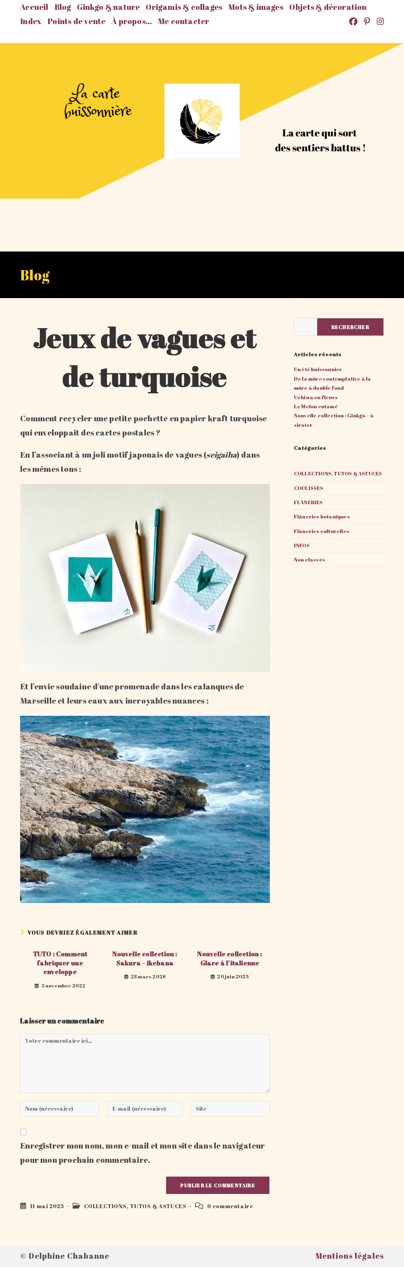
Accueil (34, 7)
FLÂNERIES (308, 502)
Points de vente (76, 21)
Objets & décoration (328, 7)
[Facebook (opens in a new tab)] (354, 21)
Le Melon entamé (316, 406)
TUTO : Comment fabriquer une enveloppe (60, 963)
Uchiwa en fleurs (316, 397)
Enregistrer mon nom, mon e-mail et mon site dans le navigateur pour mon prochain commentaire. (142, 1152)
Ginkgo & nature (108, 7)
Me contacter (183, 21)
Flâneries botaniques (322, 516)
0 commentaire (230, 1206)
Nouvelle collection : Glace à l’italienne (229, 958)
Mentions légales (349, 1255)
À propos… (131, 21)
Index (30, 21)
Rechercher (350, 327)
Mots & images (255, 7)
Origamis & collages (184, 7)
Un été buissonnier (318, 369)
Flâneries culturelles (321, 531)
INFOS (302, 545)
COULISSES (309, 488)
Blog (62, 7)
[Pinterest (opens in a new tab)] (367, 21)
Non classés (309, 559)
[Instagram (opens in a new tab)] (379, 21)
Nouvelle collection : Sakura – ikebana (144, 958)
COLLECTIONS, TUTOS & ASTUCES (135, 1206)
